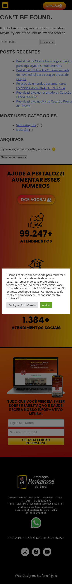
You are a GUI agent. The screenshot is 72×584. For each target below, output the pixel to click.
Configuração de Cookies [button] (22, 305)
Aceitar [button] (46, 305)
